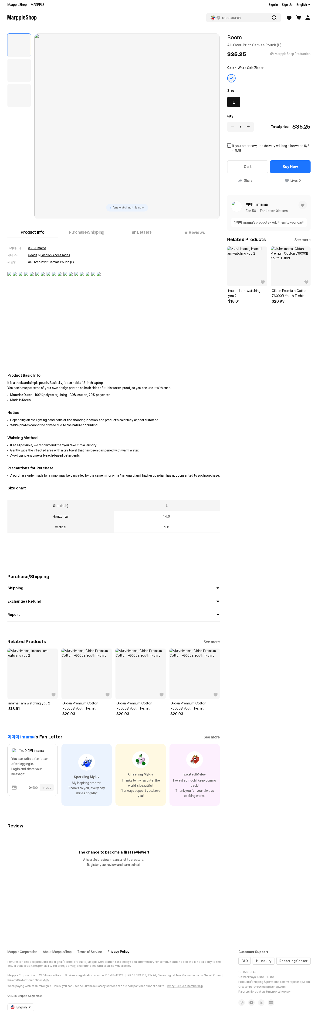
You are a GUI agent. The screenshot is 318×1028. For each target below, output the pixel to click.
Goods (32, 255)
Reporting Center (293, 961)
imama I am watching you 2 (29, 703)
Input (46, 787)
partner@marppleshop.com (267, 986)
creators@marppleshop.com (273, 991)
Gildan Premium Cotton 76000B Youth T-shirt (80, 705)
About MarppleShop (57, 952)
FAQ (244, 961)
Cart (248, 166)
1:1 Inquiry (263, 961)
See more (212, 642)
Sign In (273, 5)
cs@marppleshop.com (295, 982)
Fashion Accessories (55, 255)
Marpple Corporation (22, 952)
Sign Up (287, 5)
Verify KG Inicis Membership (185, 986)
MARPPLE (37, 5)
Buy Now (290, 166)
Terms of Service (89, 952)
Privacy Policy (118, 951)
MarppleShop (17, 5)
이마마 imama (37, 248)
